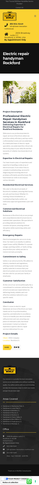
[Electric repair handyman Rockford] (19, 82)
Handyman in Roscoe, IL (10, 413)
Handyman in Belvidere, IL (11, 410)
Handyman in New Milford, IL (12, 419)
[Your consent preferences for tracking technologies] (35, 481)
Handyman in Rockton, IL (11, 415)
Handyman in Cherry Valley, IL (12, 417)
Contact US (19, 7)
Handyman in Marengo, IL (11, 424)
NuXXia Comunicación (24, 471)
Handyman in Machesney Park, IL (13, 406)
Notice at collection (10, 482)
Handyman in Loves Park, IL (11, 408)
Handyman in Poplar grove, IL (12, 421)
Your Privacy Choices (18, 479)
